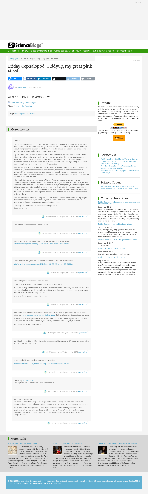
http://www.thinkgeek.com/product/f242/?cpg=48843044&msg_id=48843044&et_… (44, 264)
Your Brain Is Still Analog (110, 163)
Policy (78, 51)
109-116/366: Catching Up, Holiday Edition (69, 443)
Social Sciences (57, 51)
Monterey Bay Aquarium (23, 106)
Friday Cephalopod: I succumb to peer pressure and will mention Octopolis (119, 203)
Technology (113, 51)
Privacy (44, 481)
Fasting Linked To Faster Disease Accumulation (118, 161)
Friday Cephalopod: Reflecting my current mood (117, 240)
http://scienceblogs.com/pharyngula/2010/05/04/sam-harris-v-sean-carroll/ (41, 244)
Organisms (31, 113)
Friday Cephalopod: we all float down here (115, 224)
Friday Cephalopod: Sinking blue (111, 248)
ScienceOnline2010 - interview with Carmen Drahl (118, 443)
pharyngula (14, 58)
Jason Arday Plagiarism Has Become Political (117, 186)
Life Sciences (13, 51)
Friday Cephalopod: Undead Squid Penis (114, 257)
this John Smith (28, 380)
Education (69, 51)
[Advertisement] (74, 20)
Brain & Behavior (99, 51)
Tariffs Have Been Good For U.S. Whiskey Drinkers (119, 159)
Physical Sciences (28, 51)
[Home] (30, 45)
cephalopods (20, 113)
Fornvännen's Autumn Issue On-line (22, 443)
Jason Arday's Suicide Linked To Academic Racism (119, 189)
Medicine (86, 51)
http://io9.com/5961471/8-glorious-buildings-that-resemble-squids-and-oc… (42, 363)
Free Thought (126, 51)
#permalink (82, 216)
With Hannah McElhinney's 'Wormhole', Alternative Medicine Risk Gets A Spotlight (119, 167)
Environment (43, 51)
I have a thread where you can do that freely (38, 315)
